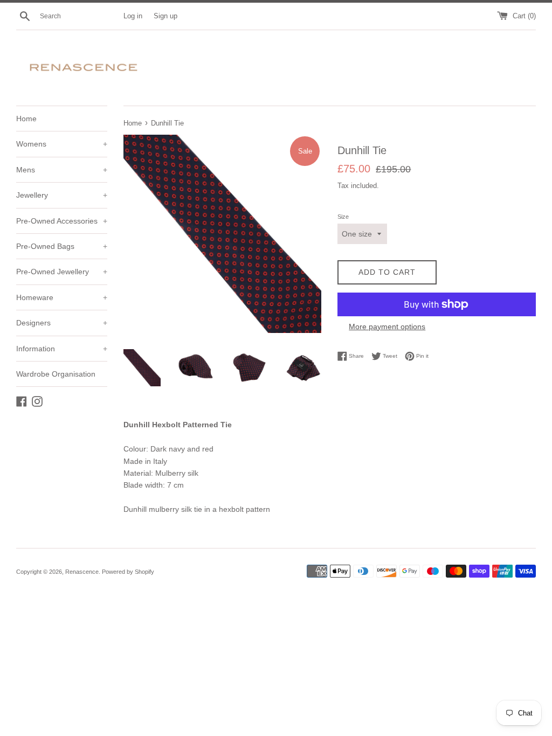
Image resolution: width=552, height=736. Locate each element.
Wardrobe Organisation (55, 374)
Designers (61, 322)
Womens (61, 144)
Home (26, 118)
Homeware (61, 297)
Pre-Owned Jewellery (61, 271)
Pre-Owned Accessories (61, 221)
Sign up (165, 16)
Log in (132, 16)
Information (61, 348)
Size (343, 216)
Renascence (82, 571)
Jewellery (61, 195)
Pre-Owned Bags (61, 246)
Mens (61, 169)
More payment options (387, 326)
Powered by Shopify (128, 571)
